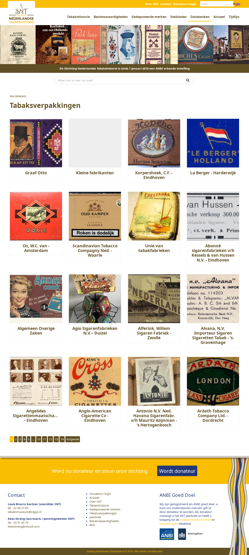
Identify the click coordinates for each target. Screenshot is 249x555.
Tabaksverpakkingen (103, 513)
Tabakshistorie (78, 17)
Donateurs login (184, 4)
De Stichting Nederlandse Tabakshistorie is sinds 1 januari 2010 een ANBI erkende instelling (125, 68)
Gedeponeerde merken (149, 17)
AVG (92, 525)
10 (38, 439)
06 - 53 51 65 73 (18, 522)
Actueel (219, 17)
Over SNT (151, 4)
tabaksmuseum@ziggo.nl (25, 512)
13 (56, 439)
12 (50, 439)
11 (44, 439)
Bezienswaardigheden (111, 17)
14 (62, 439)
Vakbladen (178, 17)
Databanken (200, 17)
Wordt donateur (177, 471)
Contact (165, 4)
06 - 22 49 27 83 (18, 508)
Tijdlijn (234, 17)
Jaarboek (95, 517)
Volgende (72, 439)
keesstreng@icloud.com (24, 526)
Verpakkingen (169, 523)
